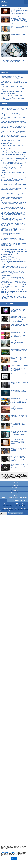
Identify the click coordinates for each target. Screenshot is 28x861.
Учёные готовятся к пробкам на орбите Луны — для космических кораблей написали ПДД (14, 155)
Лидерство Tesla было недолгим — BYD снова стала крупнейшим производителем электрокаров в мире (12, 142)
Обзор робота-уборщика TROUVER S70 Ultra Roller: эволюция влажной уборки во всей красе (18, 458)
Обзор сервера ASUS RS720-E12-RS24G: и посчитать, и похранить (18, 449)
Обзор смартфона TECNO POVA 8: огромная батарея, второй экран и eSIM (18, 425)
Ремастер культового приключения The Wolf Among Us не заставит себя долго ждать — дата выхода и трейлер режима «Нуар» (13, 164)
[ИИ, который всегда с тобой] (5, 376)
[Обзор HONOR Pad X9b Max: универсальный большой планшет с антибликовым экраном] (5, 442)
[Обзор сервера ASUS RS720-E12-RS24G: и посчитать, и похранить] (5, 451)
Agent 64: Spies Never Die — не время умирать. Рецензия (19, 325)
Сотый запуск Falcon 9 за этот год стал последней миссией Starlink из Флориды (12, 194)
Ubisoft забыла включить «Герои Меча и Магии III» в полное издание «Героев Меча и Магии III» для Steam (14, 291)
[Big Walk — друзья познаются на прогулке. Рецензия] (5, 409)
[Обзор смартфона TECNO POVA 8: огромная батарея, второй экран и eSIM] (5, 426)
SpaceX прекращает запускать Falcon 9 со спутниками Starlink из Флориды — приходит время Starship (14, 263)
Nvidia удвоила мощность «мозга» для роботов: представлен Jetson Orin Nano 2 (12, 278)
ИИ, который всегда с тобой (18, 374)
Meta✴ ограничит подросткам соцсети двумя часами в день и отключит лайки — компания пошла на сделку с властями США (14, 190)
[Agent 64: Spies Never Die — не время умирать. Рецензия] (5, 327)
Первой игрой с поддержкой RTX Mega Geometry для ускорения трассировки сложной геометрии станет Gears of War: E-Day (13, 214)
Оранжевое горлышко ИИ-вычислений (17, 35)
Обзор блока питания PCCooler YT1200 (19, 383)
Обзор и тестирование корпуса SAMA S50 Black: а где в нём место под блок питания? (19, 433)
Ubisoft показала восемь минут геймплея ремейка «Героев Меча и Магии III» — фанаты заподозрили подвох (13, 169)
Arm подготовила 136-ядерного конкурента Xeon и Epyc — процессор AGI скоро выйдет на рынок (14, 204)
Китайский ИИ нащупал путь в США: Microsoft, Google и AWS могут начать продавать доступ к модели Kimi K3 (11, 258)
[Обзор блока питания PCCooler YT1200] (5, 385)
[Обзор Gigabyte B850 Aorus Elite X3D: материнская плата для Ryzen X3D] (5, 467)
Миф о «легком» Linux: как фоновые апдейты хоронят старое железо (18, 392)
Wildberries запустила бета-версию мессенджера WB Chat (11, 234)
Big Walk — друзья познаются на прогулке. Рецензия (17, 408)
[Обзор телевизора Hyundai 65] (5, 352)
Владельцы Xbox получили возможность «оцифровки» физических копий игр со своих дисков (13, 174)
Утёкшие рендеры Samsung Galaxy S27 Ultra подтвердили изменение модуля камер (14, 248)
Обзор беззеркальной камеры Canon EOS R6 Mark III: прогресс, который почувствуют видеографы (19, 359)
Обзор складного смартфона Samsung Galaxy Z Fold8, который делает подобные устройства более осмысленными (19, 368)
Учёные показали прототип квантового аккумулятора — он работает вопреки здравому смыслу (14, 83)
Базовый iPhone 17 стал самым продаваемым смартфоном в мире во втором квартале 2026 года (13, 137)
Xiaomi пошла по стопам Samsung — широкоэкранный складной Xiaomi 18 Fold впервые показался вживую (12, 229)
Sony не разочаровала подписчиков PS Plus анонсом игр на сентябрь (13, 92)
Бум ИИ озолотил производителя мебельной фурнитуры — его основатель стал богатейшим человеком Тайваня (12, 78)
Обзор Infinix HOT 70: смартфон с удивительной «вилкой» (19, 27)
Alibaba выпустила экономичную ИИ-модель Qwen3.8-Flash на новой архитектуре (12, 199)
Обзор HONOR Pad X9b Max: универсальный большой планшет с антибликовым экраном (18, 441)
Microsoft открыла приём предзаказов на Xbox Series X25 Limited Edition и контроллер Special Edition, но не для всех (13, 184)
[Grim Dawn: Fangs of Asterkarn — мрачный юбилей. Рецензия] (5, 418)
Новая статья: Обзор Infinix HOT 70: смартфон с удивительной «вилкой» (11, 114)
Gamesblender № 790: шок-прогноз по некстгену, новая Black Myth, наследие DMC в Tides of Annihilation (18, 334)
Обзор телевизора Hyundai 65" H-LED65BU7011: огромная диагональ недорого (18, 350)
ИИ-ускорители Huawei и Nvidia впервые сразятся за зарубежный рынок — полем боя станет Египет (13, 123)
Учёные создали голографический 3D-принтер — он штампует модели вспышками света (13, 208)
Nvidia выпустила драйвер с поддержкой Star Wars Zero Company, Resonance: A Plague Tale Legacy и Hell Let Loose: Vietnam (14, 179)
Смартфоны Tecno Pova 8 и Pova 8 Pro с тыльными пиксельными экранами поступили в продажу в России (14, 147)
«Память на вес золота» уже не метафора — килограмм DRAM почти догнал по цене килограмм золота (14, 253)
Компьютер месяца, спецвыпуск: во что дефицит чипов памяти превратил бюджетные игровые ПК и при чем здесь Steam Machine (18, 319)
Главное (4, 5)
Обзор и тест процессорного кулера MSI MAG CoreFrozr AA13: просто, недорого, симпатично (18, 309)
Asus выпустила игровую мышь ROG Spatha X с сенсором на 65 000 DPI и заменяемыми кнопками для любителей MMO (13, 220)
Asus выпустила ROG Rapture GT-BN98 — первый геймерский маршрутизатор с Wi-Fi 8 (13, 282)
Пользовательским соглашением (9, 852)
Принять (14, 858)
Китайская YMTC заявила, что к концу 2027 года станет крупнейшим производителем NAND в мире (13, 286)
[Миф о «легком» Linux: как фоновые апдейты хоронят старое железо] (5, 393)
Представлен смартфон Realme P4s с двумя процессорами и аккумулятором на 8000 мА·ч (14, 159)
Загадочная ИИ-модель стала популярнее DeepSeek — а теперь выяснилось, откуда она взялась (14, 88)
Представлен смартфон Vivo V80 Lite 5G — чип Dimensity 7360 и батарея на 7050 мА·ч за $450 (13, 128)
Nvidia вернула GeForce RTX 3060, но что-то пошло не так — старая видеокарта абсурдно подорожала (14, 268)
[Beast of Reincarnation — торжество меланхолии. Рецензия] (5, 343)
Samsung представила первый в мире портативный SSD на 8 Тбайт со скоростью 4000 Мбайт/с (13, 224)
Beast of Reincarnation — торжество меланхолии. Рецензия (17, 342)
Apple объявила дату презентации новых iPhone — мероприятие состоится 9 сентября (13, 151)
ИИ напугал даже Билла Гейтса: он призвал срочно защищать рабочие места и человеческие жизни (13, 244)
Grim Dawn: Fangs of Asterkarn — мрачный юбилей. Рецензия (18, 416)
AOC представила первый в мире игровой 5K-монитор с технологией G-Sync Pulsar (13, 132)
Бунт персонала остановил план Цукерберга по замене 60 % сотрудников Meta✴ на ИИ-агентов (14, 110)
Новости (4, 104)
